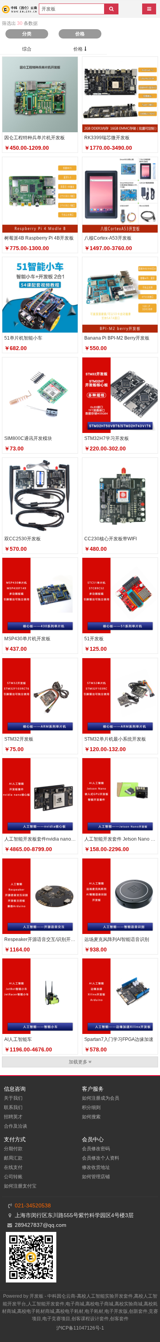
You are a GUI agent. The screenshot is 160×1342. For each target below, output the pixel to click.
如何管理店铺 (96, 1176)
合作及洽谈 (15, 1126)
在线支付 (13, 1167)
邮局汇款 (13, 1158)
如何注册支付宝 (20, 1186)
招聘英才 (13, 1117)
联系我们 (13, 1107)
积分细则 (91, 1107)
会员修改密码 (96, 1148)
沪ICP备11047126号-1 (80, 1328)
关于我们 (13, 1098)
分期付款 (13, 1148)
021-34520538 (33, 1205)
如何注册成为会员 (100, 1098)
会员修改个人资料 (100, 1158)
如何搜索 (91, 1117)
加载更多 (79, 1062)
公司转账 (13, 1176)
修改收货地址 (96, 1167)
